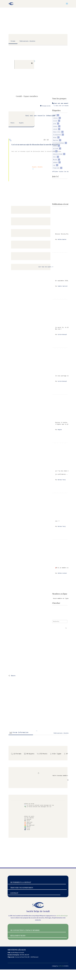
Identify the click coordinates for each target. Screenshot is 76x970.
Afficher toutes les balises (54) (64, 171)
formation (55, 126)
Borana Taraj (62, 479)
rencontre (55, 120)
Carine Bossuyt (62, 334)
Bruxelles (55, 159)
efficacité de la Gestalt (57, 154)
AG (53, 151)
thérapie (55, 137)
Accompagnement (57, 134)
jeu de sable (55, 148)
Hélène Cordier (62, 573)
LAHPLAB (60, 966)
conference (55, 118)
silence (54, 156)
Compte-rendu (56, 168)
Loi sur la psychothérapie (58, 143)
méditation (55, 162)
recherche (55, 129)
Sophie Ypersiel (63, 286)
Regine (60, 429)
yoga (54, 165)
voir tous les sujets (45, 267)
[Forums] (32, 63)
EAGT (54, 115)
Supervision (55, 140)
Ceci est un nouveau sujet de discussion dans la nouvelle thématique (35, 144)
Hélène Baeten (62, 239)
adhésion (55, 145)
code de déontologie (62, 915)
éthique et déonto (57, 131)
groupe (54, 123)
